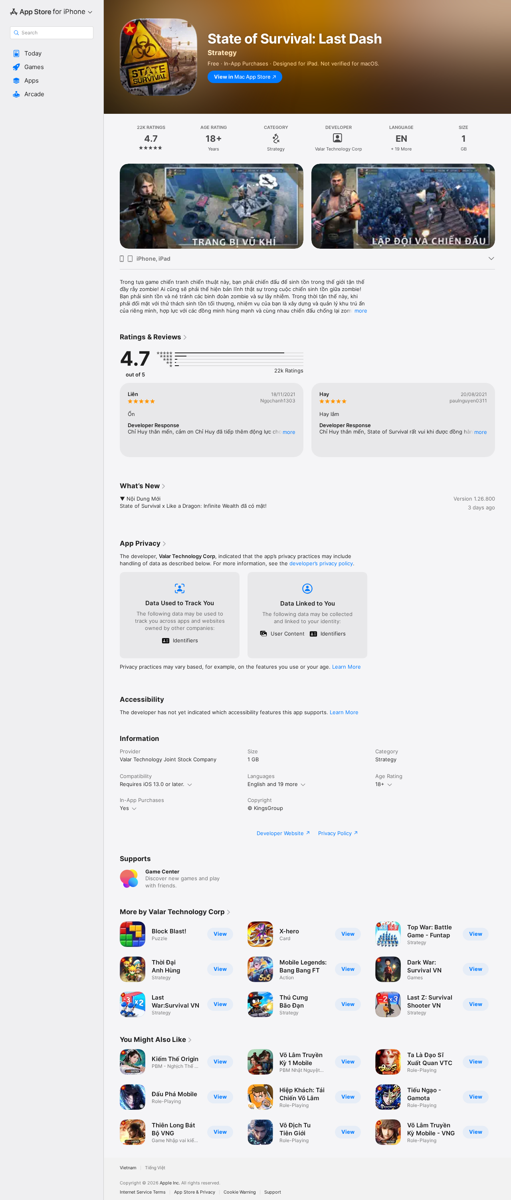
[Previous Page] (111, 206)
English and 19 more (273, 784)
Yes (124, 808)
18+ (379, 784)
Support (272, 1192)
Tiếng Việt (155, 1168)
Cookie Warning (240, 1192)
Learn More (346, 666)
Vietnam (128, 1168)
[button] (51, 53)
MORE (289, 432)
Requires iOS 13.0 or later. (152, 784)
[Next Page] (503, 206)
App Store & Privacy (194, 1192)
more (361, 310)
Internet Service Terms (143, 1192)
